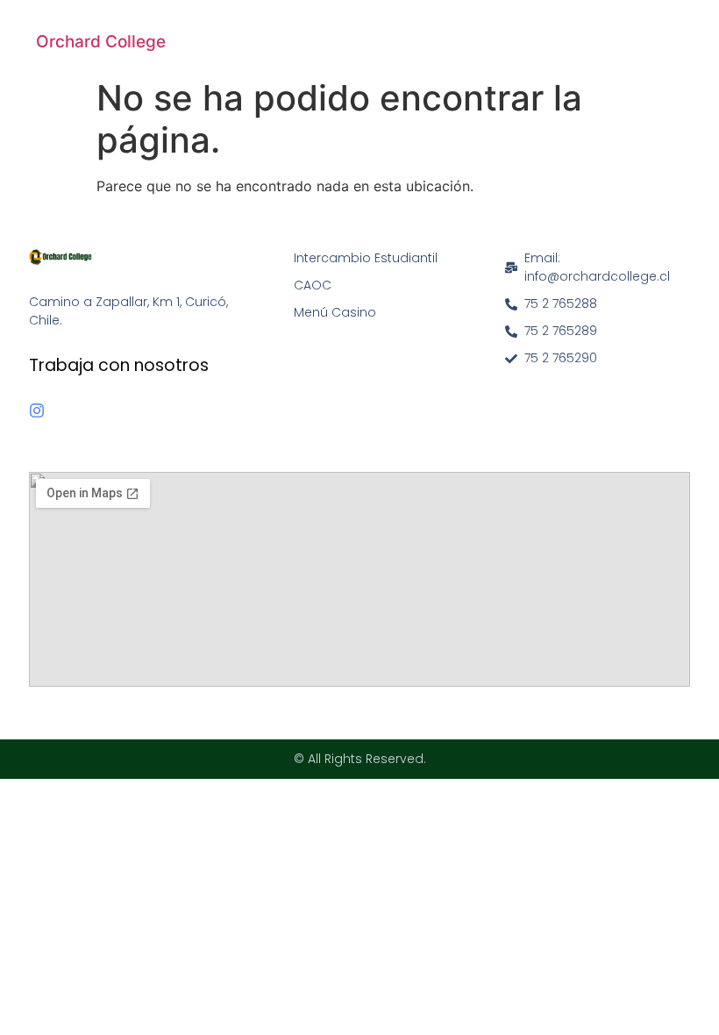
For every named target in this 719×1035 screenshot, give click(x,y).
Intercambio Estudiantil (366, 258)
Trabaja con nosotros (119, 365)
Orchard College (101, 42)
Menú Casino (335, 312)
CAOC (312, 285)
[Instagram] (37, 410)
